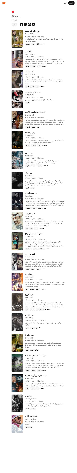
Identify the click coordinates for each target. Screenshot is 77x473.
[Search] (65, 3)
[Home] (32, 3)
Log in (71, 3)
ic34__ (17, 16)
